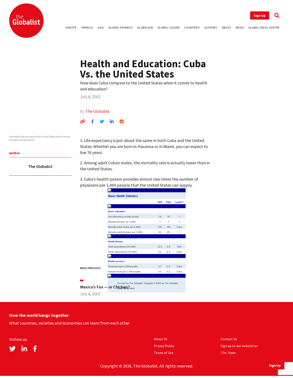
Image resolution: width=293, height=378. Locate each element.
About (226, 27)
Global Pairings (120, 27)
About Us (160, 339)
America (87, 27)
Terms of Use (163, 353)
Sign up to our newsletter (239, 346)
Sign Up (260, 15)
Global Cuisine (168, 27)
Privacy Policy (164, 346)
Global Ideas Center (263, 27)
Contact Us (229, 339)
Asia (101, 27)
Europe (71, 27)
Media (240, 27)
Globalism (145, 27)
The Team (228, 353)
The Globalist (97, 111)
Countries (192, 27)
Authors (210, 27)
